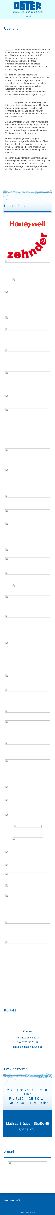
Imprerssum (9, 1200)
